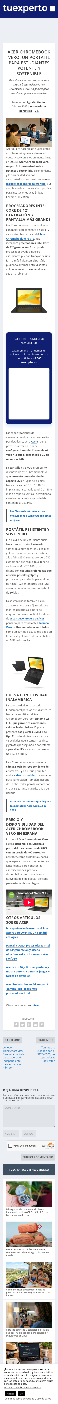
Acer (34, 441)
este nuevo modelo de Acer (27, 618)
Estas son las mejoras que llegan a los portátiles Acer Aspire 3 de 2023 (30, 806)
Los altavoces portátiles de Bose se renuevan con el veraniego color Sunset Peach (28, 1252)
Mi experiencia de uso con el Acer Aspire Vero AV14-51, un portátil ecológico (27, 932)
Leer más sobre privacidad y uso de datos (28, 1398)
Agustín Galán (36, 102)
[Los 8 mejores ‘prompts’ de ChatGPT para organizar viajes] (29, 1355)
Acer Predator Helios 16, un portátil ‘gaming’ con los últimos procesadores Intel (28, 989)
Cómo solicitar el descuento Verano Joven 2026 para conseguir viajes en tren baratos (28, 1292)
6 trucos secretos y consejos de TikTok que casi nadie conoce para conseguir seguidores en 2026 (27, 1332)
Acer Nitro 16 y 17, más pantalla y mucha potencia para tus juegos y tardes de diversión (28, 971)
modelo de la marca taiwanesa (26, 184)
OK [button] (21, 1393)
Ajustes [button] (10, 1393)
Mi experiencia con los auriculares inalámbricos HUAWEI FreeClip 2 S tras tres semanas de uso (27, 1212)
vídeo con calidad (25, 775)
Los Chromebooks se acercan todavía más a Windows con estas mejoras (30, 515)
